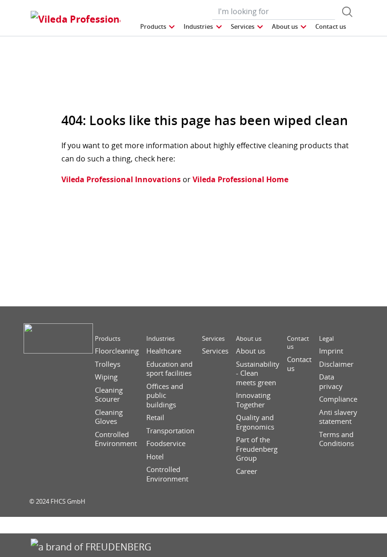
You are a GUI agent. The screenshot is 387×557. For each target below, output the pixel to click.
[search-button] (347, 12)
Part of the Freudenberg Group (257, 449)
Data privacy (331, 381)
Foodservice (165, 443)
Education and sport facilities (169, 369)
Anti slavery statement (338, 417)
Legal (326, 339)
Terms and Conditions (336, 439)
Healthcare (163, 350)
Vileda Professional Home (239, 179)
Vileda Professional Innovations (121, 179)
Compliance (338, 399)
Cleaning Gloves (109, 417)
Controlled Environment (116, 439)
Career (246, 471)
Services (213, 339)
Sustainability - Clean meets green (257, 373)
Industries (160, 339)
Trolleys (107, 364)
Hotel (155, 456)
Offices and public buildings (164, 395)
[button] (158, 26)
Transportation (170, 430)
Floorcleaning (117, 350)
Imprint (331, 350)
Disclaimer (336, 364)
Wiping (106, 376)
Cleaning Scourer (109, 395)
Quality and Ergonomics (255, 422)
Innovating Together (253, 400)
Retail (155, 417)
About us (248, 339)
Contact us (298, 343)
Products (107, 339)
